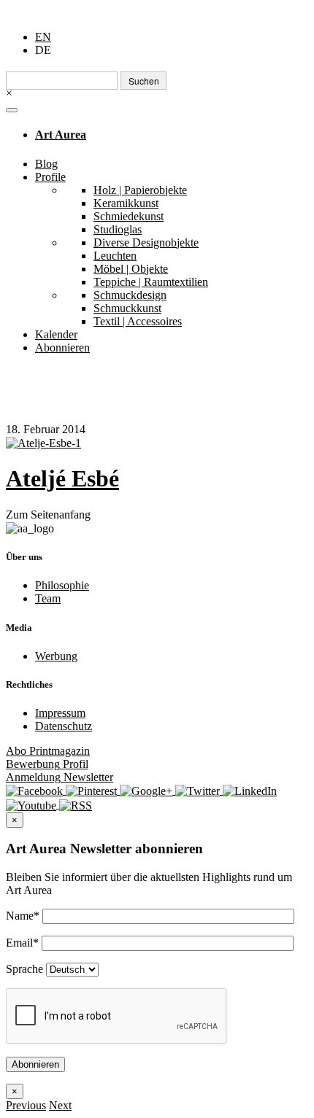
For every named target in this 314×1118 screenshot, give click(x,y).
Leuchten (115, 255)
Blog (46, 164)
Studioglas (117, 229)
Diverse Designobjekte (146, 242)
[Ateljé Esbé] (157, 443)
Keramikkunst (125, 203)
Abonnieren (62, 347)
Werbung (56, 656)
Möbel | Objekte (130, 269)
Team (48, 598)
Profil (47, 764)
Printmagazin (48, 751)
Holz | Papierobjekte (140, 190)
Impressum (60, 713)
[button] (26, 1105)
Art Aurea (60, 134)
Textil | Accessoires (137, 321)
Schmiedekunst (128, 216)
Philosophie (62, 585)
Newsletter (59, 777)
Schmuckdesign (129, 295)
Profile (50, 177)
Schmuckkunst (127, 308)
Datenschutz (63, 726)
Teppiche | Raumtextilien (150, 282)
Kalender (56, 334)
